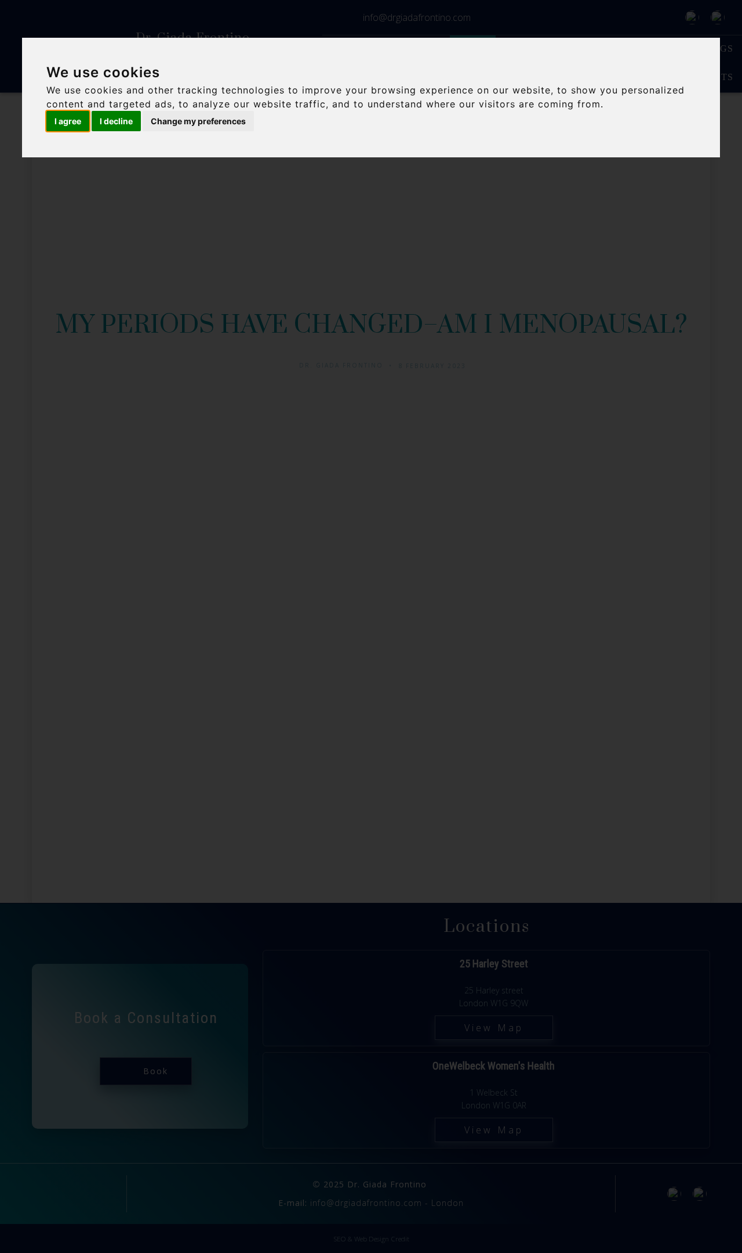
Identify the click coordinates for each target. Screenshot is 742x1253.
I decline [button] (116, 121)
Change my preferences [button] (198, 121)
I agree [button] (67, 121)
